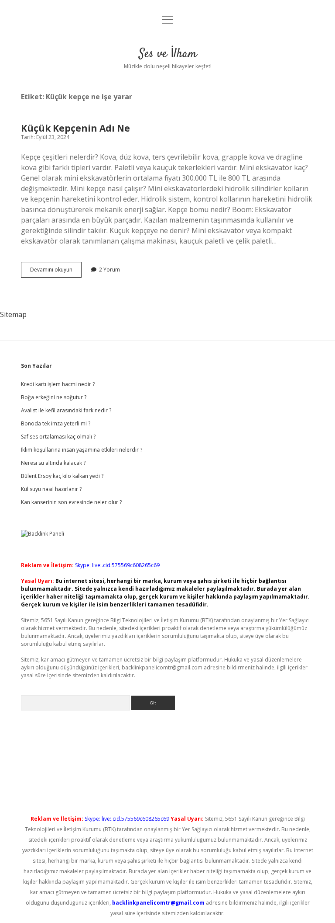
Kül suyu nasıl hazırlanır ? (51, 489)
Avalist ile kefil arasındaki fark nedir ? (66, 410)
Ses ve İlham (168, 54)
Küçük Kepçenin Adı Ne (75, 128)
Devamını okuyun (56, 271)
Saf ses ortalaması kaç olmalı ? (58, 436)
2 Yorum (109, 269)
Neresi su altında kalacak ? (53, 463)
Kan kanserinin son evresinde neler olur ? (71, 502)
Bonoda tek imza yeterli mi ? (55, 423)
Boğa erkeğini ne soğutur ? (53, 397)
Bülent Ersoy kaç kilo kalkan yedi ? (62, 476)
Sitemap (13, 314)
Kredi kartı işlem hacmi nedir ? (58, 384)
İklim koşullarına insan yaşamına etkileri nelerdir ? (81, 449)
